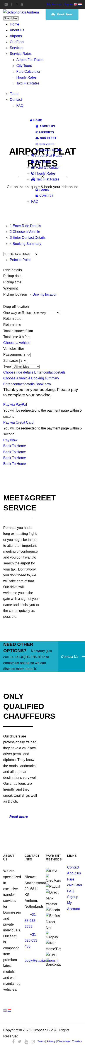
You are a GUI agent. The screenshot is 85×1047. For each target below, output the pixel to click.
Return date (12, 318)
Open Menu (11, 18)
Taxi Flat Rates (27, 83)
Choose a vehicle (16, 343)
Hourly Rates (26, 77)
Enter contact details (50, 372)
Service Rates (21, 54)
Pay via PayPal (15, 404)
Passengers (13, 354)
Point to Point (20, 260)
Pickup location (30, 294)
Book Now (64, 14)
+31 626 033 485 (31, 940)
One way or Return (18, 313)
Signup (68, 4)
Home (14, 24)
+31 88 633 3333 (30, 920)
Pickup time (12, 282)
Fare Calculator (28, 71)
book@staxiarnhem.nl (41, 960)
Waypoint (10, 288)
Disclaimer (63, 1041)
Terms (41, 1041)
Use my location (44, 294)
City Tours (24, 65)
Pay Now (10, 440)
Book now (43, 384)
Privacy (51, 1041)
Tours (14, 94)
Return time (12, 325)
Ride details (12, 270)
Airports (16, 36)
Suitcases (11, 360)
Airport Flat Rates (29, 60)
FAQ (19, 105)
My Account (54, 4)
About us (74, 873)
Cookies (77, 1041)
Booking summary (45, 378)
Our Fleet (17, 42)
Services (16, 48)
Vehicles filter (13, 348)
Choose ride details (18, 372)
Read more (18, 816)
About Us (17, 30)
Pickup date (12, 276)
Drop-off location (16, 306)
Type (7, 366)
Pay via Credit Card (18, 422)
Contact (16, 99)
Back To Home (14, 446)
